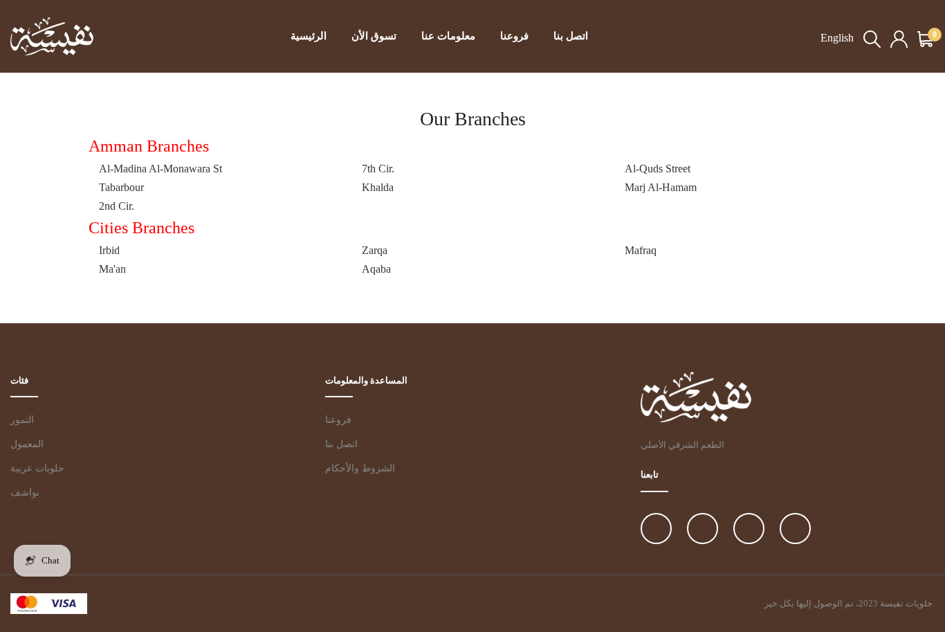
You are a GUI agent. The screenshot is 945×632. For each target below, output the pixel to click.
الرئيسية (309, 36)
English (837, 38)
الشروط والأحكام (360, 468)
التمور (22, 420)
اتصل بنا (570, 36)
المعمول (27, 444)
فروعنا (514, 36)
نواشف (24, 492)
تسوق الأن (373, 36)
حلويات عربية (37, 468)
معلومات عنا (448, 36)
